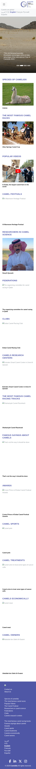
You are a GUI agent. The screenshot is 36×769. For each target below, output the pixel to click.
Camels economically (12, 733)
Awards (7, 726)
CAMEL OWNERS (11, 635)
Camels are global (7, 10)
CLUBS (6, 319)
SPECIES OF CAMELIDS (14, 79)
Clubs (6, 713)
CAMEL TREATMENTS (13, 560)
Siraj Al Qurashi (7, 273)
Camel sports (9, 728)
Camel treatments (10, 731)
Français (19, 12)
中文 (7, 12)
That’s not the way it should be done (15, 476)
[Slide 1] (21, 65)
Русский (26, 12)
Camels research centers (13, 716)
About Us (7, 692)
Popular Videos (9, 703)
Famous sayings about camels (15, 723)
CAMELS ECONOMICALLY (15, 598)
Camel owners (9, 735)
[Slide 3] (28, 65)
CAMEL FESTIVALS (12, 194)
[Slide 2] (25, 65)
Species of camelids (11, 699)
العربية (3, 12)
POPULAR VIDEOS (11, 156)
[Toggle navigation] (4, 4)
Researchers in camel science (15, 708)
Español (4, 14)
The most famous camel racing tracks (17, 721)
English (13, 12)
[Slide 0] (18, 65)
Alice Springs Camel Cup (11, 147)
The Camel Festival (11, 706)
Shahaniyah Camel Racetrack (12, 427)
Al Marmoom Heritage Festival (13, 224)
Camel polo (6, 553)
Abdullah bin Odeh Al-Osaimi (12, 673)
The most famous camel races (15, 701)
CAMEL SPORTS (10, 524)
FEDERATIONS (9, 280)
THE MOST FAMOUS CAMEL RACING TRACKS (16, 397)
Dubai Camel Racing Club (11, 348)
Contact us (8, 689)
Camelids (14, 766)
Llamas (4, 108)
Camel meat (6, 627)
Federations (8, 711)
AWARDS (7, 485)
